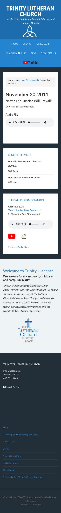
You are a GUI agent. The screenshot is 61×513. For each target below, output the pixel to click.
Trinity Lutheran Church (30, 11)
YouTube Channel (12, 455)
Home (6, 427)
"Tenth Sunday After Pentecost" (24, 210)
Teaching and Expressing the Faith (20, 434)
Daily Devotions (11, 463)
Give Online (9, 470)
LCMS (6, 448)
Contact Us (9, 441)
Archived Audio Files (18, 247)
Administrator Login (30, 504)
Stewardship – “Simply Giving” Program (23, 477)
